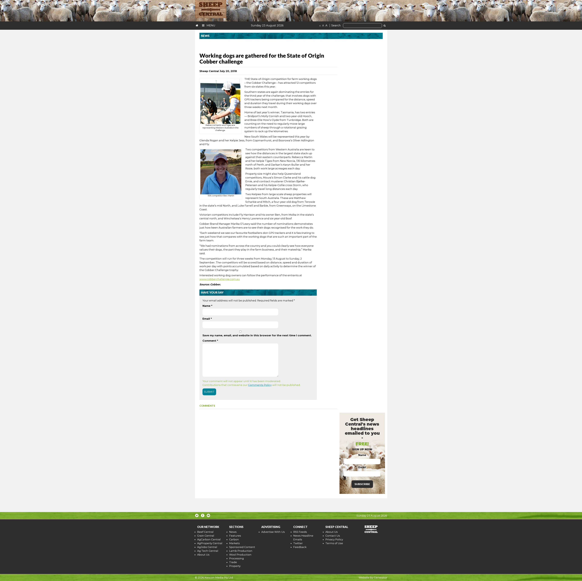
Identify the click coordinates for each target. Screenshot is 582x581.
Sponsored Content (242, 547)
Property (235, 566)
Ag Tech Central (207, 550)
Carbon (234, 539)
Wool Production (240, 554)
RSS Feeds (300, 531)
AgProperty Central (209, 543)
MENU (210, 25)
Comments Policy (260, 384)
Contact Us (332, 535)
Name (207, 305)
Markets (234, 543)
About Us (203, 554)
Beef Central (205, 531)
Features (235, 535)
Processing (236, 558)
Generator (380, 577)
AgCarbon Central (209, 539)
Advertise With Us (273, 531)
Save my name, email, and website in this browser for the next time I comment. (257, 335)
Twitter (298, 543)
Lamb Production (240, 550)
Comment (210, 340)
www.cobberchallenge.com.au (219, 279)
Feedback (299, 547)
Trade (233, 562)
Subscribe (362, 484)
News (233, 531)
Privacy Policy (334, 539)
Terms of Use (334, 543)
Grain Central (205, 535)
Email (207, 318)
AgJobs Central (207, 547)
